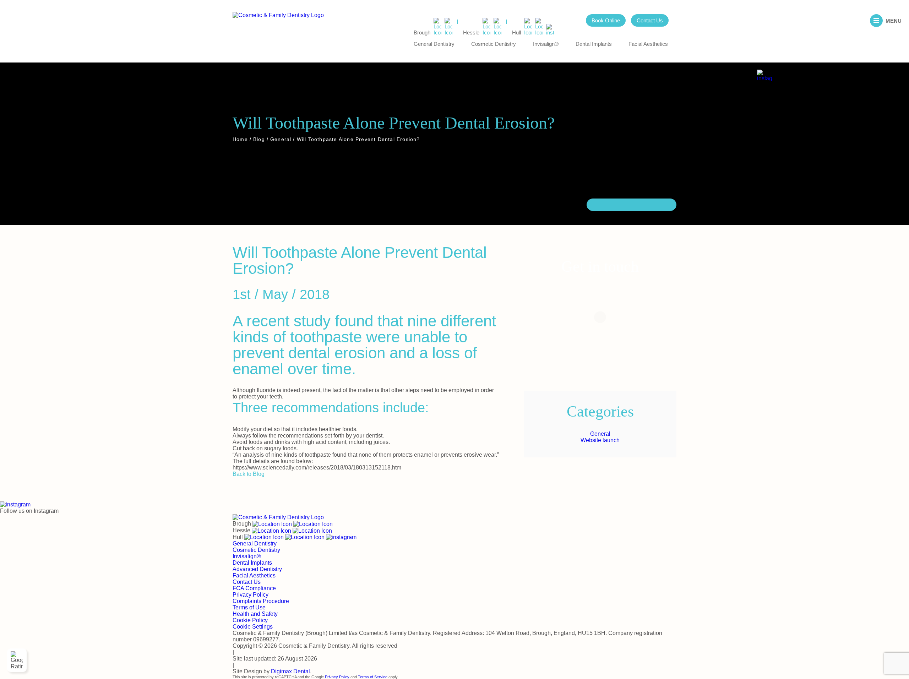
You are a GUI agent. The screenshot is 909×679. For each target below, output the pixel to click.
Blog (259, 139)
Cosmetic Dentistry (493, 44)
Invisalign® (546, 44)
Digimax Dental (290, 671)
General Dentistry (434, 44)
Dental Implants (594, 44)
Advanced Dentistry (257, 569)
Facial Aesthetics (648, 44)
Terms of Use (249, 607)
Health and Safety (255, 614)
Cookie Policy (250, 620)
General (280, 139)
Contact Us (650, 20)
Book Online (606, 20)
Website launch (600, 440)
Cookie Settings (253, 627)
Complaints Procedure (261, 601)
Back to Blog (249, 474)
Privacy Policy (250, 595)
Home (240, 139)
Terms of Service (372, 677)
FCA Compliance (254, 588)
